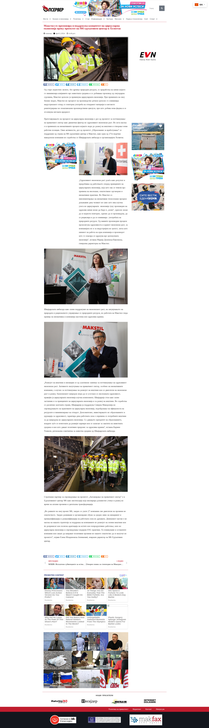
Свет (146, 19)
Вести (45, 19)
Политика (77, 19)
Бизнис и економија (61, 19)
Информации (96, 19)
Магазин (118, 19)
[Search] (162, 8)
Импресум (160, 709)
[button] (49, 84)
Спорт (152, 19)
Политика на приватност (118, 709)
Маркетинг (137, 709)
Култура (110, 19)
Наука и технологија (134, 19)
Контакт (148, 709)
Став (87, 19)
